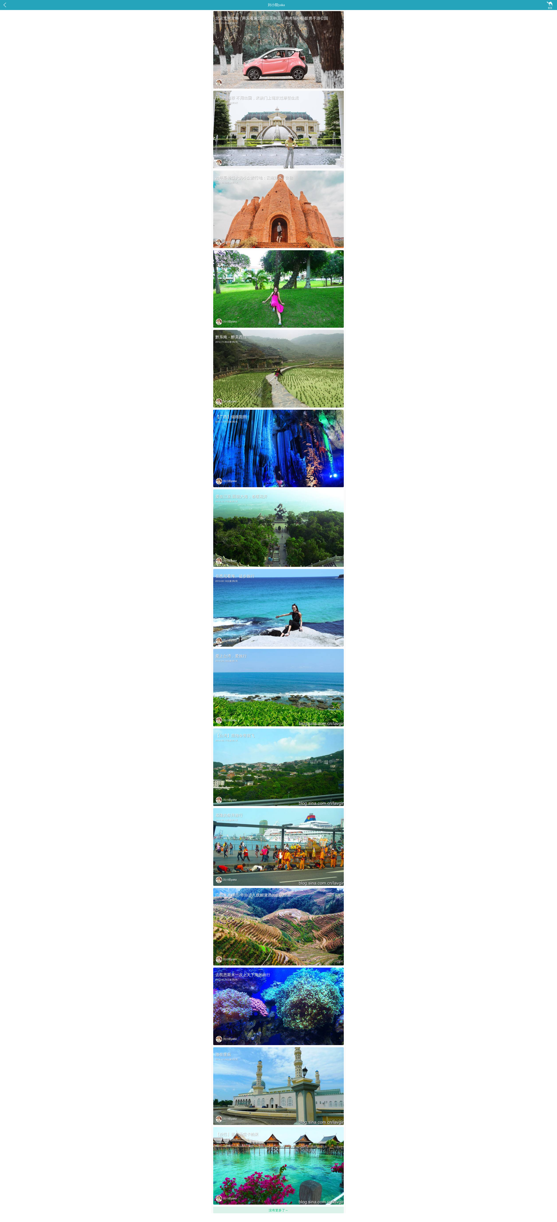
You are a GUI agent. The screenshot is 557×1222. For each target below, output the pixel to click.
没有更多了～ (278, 1210)
